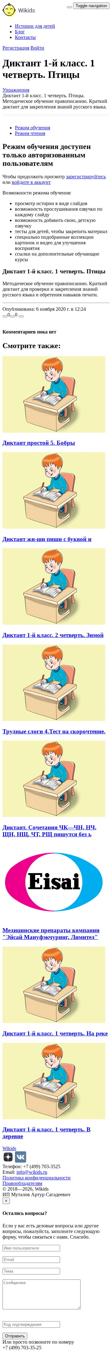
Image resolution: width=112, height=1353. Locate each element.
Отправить (15, 1336)
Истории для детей (35, 26)
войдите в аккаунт (31, 182)
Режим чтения (30, 133)
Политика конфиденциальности (36, 1177)
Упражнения (15, 90)
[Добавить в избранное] (21, 316)
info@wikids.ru (31, 1172)
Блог (20, 31)
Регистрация (15, 47)
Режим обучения (32, 127)
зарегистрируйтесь (86, 176)
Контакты (25, 37)
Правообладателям (22, 1183)
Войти (37, 47)
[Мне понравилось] (4, 316)
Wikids (9, 1148)
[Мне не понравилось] (12, 316)
